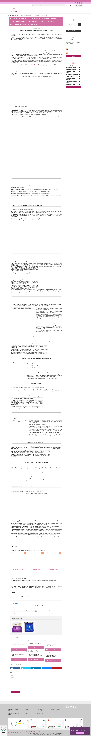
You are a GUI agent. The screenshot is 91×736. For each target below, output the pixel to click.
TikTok (76, 707)
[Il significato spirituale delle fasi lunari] (19, 651)
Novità (24, 714)
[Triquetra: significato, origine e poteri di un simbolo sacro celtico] (36, 651)
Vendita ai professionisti (55, 707)
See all (73, 56)
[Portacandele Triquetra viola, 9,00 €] (36, 564)
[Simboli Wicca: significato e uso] (36, 641)
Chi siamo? (10, 710)
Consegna (24, 710)
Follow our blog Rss (70, 30)
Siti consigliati (25, 713)
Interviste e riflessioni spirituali (47, 21)
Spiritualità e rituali (33, 21)
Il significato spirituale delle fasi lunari (18, 655)
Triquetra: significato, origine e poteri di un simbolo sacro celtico (35, 655)
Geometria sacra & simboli (19, 18)
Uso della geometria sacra (34, 18)
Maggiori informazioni (16, 613)
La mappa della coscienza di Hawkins (73, 49)
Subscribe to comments (57, 694)
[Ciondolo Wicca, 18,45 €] (54, 564)
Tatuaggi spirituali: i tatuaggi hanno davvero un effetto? (72, 45)
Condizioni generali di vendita (13, 709)
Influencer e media (54, 712)
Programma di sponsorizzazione (42, 710)
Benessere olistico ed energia (49, 18)
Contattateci (39, 712)
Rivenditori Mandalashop (41, 707)
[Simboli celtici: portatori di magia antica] (19, 641)
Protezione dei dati (11, 712)
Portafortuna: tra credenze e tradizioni (73, 52)
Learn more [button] (85, 730)
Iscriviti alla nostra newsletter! (17, 583)
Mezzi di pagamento (26, 709)
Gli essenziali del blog (33, 24)
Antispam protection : (20, 688)
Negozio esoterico (11, 715)
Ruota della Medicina (34, 64)
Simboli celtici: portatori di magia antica (18, 645)
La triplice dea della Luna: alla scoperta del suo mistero (52, 656)
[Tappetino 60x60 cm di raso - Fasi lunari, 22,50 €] (19, 564)
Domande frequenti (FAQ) (27, 707)
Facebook (66, 707)
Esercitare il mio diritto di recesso (14, 732)
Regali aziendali (54, 710)
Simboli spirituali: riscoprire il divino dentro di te (52, 645)
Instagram (73, 707)
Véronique (13, 609)
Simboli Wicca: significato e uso (35, 643)
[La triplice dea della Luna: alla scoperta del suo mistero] (53, 652)
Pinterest (71, 707)
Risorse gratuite (40, 713)
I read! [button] (80, 733)
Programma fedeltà (40, 709)
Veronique (31, 32)
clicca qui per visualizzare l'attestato (59, 731)
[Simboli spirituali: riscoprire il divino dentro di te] (53, 641)
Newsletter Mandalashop (27, 712)
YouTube (69, 707)
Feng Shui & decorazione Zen (20, 21)
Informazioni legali (11, 707)
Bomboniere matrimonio (55, 709)
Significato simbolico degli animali (18, 24)
